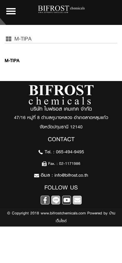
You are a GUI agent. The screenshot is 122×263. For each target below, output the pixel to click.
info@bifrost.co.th (71, 175)
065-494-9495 (70, 151)
